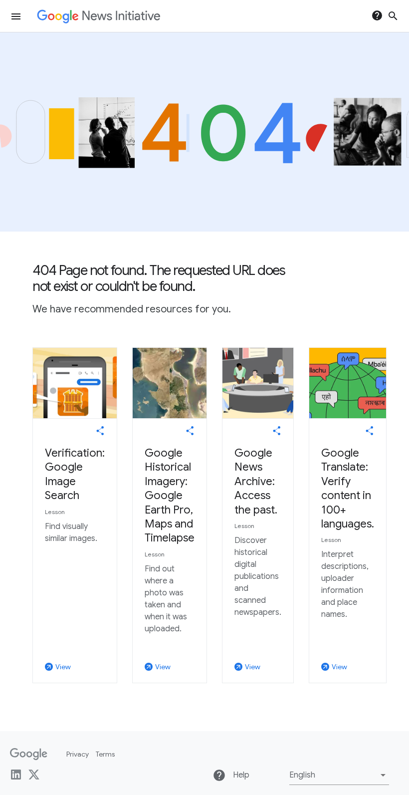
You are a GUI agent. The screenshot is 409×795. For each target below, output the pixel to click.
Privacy (77, 754)
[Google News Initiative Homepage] (98, 16)
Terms (105, 754)
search (393, 16)
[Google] (28, 754)
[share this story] (100, 430)
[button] (339, 775)
